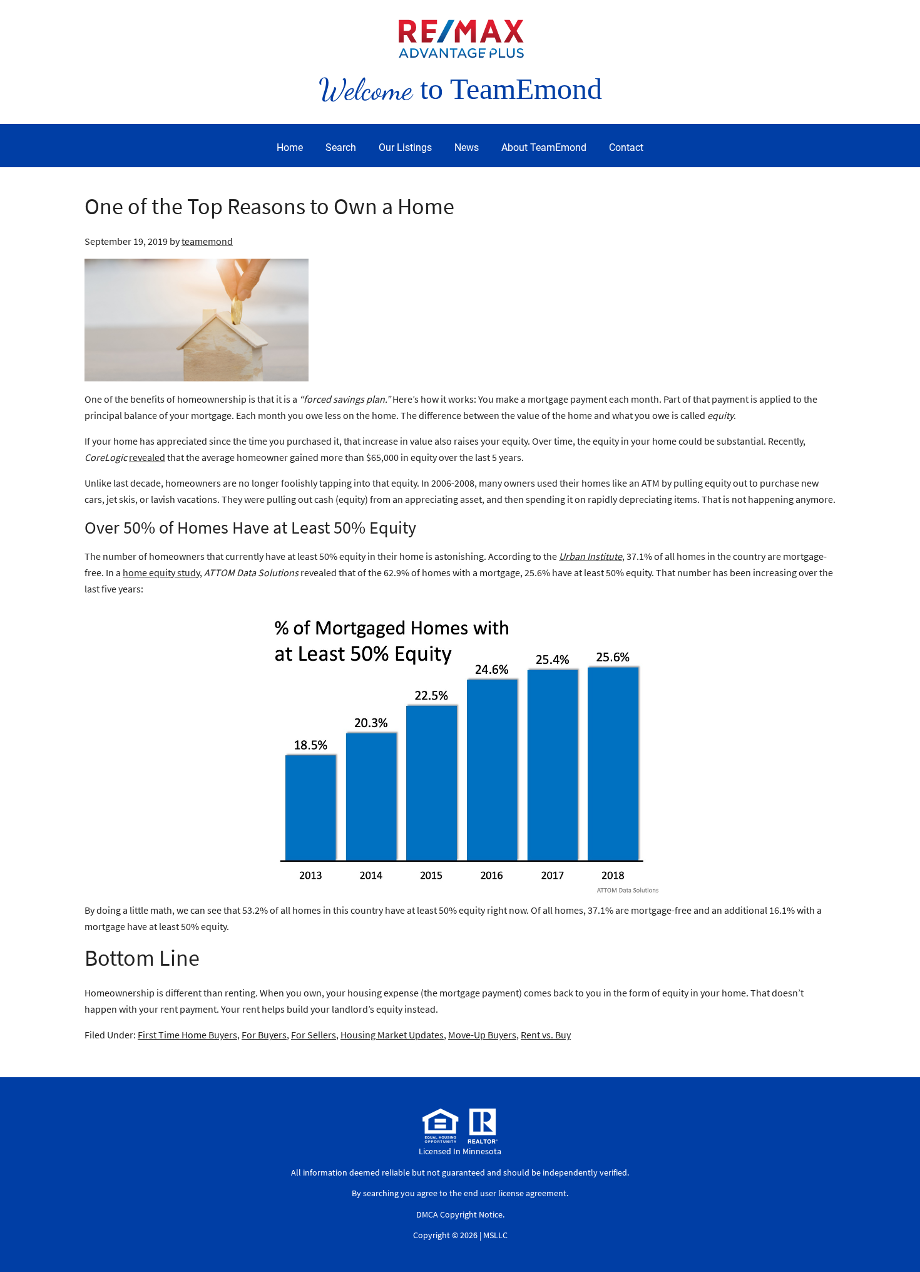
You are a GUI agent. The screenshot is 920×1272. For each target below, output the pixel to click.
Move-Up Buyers (482, 1034)
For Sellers (313, 1034)
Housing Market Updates (392, 1034)
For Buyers (264, 1034)
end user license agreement (515, 1193)
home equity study (161, 572)
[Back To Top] (897, 1237)
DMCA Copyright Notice (459, 1214)
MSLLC (495, 1235)
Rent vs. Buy (546, 1034)
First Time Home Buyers (187, 1034)
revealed (147, 457)
